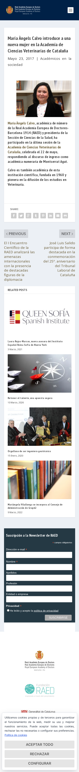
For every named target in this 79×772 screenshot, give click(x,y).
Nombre (12, 561)
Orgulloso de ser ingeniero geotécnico (29, 451)
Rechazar (39, 754)
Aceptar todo (39, 744)
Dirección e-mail (16, 549)
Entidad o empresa (17, 594)
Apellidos (11, 572)
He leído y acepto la (34, 610)
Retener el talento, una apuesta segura (30, 398)
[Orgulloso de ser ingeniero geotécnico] (39, 426)
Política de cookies (16, 735)
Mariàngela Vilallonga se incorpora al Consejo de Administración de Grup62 (35, 506)
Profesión (11, 583)
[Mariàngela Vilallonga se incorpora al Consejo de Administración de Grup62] (39, 480)
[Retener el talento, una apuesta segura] (39, 373)
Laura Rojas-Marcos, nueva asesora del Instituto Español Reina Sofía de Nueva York (35, 343)
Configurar (39, 763)
